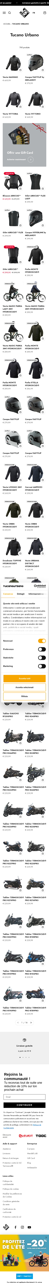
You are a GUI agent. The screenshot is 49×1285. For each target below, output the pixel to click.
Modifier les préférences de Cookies (12, 1195)
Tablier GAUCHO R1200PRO (11, 715)
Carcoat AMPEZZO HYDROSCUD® (33, 488)
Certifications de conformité (9, 1210)
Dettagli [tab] (20, 594)
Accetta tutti (24, 678)
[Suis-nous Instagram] (22, 1227)
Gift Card (31, 1158)
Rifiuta (24, 696)
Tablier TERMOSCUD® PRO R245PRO (35, 715)
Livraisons (6, 1153)
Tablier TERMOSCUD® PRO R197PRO (13, 972)
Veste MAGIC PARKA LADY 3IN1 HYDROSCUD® (12, 309)
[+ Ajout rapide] (20, 70)
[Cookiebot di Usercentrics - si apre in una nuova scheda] (34, 586)
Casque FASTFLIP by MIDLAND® (34, 78)
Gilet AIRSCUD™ (10, 269)
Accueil (6, 24)
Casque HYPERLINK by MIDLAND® (35, 234)
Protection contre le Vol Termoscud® (12, 1164)
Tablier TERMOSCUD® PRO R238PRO (35, 751)
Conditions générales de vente (11, 1203)
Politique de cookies (11, 1189)
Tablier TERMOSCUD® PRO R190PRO (13, 1009)
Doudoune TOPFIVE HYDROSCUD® (12, 562)
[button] (35, 12)
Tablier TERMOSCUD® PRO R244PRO (13, 751)
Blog (29, 1162)
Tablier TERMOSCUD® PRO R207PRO (13, 935)
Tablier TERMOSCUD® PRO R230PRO (35, 825)
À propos (30, 1148)
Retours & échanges (11, 1158)
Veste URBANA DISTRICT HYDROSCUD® (32, 563)
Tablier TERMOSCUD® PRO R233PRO (13, 788)
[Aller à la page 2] (31, 1022)
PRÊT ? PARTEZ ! (24, 1276)
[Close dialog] (46, 1237)
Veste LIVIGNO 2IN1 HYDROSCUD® (12, 488)
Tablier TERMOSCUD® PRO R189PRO (35, 1009)
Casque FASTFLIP (11, 419)
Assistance (7, 1148)
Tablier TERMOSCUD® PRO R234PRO (13, 825)
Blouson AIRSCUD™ (12, 195)
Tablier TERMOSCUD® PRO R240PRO (35, 788)
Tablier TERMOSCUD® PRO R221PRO (13, 862)
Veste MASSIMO (10, 77)
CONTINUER (24, 1105)
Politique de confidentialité (8, 1183)
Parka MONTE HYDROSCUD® (32, 270)
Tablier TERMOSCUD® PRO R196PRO (35, 972)
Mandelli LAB (32, 1153)
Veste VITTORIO (33, 114)
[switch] (42, 649)
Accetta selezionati (24, 687)
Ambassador (32, 1167)
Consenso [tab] (8, 594)
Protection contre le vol (12, 1216)
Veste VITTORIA (10, 114)
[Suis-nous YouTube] (29, 1227)
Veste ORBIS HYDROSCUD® (10, 525)
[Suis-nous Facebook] (15, 1227)
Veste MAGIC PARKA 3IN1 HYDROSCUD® (34, 307)
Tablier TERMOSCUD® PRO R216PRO (35, 899)
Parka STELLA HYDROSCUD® (32, 384)
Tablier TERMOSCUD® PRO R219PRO (13, 899)
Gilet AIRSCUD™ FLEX (13, 232)
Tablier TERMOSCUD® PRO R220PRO (35, 862)
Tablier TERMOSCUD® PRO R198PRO (35, 935)
